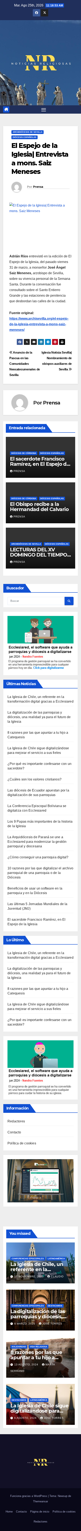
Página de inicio (39, 1511)
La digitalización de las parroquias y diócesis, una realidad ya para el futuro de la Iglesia (39, 717)
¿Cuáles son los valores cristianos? (34, 779)
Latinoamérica (56, 1258)
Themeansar (40, 1501)
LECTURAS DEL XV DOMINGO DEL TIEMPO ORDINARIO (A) (38, 555)
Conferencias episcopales (28, 1258)
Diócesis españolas (24, 137)
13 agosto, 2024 (26, 1364)
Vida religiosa (38, 1346)
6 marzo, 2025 (25, 1323)
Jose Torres (52, 1323)
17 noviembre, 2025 (29, 1276)
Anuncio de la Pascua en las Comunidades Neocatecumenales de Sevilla (24, 364)
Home (9, 1511)
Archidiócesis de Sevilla (27, 132)
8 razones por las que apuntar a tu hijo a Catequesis (36, 1357)
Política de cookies (21, 1143)
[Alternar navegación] (43, 109)
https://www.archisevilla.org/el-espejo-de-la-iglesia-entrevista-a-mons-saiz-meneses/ (39, 324)
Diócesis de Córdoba (23, 453)
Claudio (57, 1276)
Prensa (38, 187)
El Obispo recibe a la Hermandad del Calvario (39, 506)
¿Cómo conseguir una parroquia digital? (38, 857)
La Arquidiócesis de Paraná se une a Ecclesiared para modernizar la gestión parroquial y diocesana (37, 841)
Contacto (14, 1132)
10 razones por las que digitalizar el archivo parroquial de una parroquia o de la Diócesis (40, 872)
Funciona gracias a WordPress (29, 1496)
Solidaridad (19, 1346)
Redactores (16, 1121)
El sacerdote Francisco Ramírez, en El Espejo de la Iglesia (40, 464)
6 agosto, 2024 (25, 1418)
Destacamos (55, 1306)
